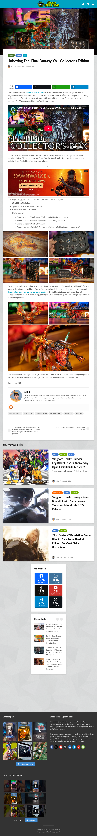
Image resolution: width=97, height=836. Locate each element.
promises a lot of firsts (35, 92)
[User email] (11, 407)
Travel (71, 454)
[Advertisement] (51, 76)
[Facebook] (51, 747)
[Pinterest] (78, 747)
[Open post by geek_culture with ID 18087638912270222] (40, 731)
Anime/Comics (57, 492)
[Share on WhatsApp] (61, 87)
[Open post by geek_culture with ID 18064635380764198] (10, 731)
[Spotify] (83, 747)
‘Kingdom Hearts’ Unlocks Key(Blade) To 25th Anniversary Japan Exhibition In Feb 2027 (70, 463)
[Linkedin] (69, 747)
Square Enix (68, 413)
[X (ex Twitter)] (65, 747)
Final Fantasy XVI (56, 413)
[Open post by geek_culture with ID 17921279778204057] (25, 751)
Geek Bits (63, 454)
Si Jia (12, 66)
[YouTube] (60, 747)
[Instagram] (56, 747)
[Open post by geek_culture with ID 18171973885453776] (10, 751)
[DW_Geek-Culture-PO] (48, 183)
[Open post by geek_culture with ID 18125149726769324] (25, 731)
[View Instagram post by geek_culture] (15, 739)
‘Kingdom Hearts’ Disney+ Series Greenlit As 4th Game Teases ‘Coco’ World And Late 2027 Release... (70, 503)
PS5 (25, 55)
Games (19, 55)
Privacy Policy (41, 832)
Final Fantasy (28, 413)
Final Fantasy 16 (41, 413)
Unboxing (78, 413)
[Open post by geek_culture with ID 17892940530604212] (40, 751)
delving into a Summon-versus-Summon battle (27, 292)
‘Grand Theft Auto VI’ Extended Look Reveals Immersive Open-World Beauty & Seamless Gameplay (54, 664)
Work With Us (50, 832)
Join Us (58, 832)
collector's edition (15, 413)
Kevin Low (58, 557)
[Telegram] (74, 747)
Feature (11, 55)
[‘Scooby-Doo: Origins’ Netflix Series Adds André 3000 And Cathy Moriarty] (39, 638)
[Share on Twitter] (42, 87)
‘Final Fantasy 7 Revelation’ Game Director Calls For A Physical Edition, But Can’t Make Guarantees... (71, 541)
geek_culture (10, 724)
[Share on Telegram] (79, 87)
